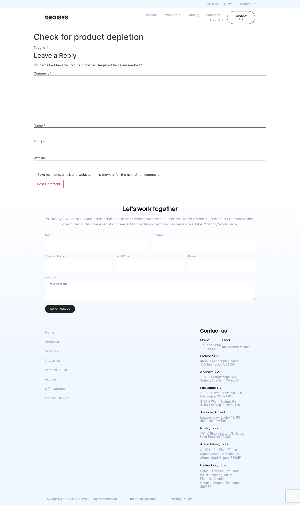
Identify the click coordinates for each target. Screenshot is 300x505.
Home (49, 332)
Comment (42, 73)
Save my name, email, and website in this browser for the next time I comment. (98, 174)
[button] (84, 499)
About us (216, 20)
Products (170, 15)
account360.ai (56, 370)
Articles (212, 4)
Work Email (124, 256)
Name (39, 125)
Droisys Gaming (57, 398)
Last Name (159, 235)
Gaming (193, 15)
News (228, 4)
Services (151, 15)
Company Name (55, 256)
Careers (245, 4)
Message (50, 277)
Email (39, 141)
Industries (213, 15)
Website (40, 158)
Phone (192, 256)
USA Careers (55, 389)
